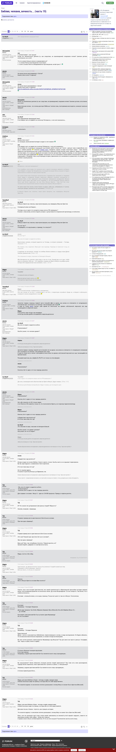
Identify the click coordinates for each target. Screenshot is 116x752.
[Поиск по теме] (84, 32)
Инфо (85, 50)
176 (28, 31)
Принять (74, 750)
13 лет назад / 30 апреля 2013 (78, 36)
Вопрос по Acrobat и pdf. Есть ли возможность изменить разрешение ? (103, 261)
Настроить (82, 750)
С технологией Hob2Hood (104, 16)
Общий (3, 8)
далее (31, 31)
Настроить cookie (47, 745)
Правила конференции (45, 744)
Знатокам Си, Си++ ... (97, 266)
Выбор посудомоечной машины (100, 44)
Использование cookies (36, 745)
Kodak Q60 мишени (96, 258)
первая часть (44, 149)
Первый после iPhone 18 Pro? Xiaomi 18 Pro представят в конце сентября (102, 168)
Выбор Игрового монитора (98, 46)
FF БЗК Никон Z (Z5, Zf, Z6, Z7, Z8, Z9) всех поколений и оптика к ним (101, 60)
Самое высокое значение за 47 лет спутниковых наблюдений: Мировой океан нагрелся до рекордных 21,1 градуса (102, 165)
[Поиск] (102, 2)
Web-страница (5, 109)
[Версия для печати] (82, 32)
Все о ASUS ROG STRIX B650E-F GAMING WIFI (104, 140)
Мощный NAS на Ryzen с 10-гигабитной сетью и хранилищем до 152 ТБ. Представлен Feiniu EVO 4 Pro (103, 155)
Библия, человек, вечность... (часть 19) (23, 11)
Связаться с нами (35, 744)
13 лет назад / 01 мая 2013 (25, 484)
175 (25, 31)
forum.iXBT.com (63, 747)
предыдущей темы (33, 36)
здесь (14, 16)
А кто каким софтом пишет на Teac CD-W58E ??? (103, 268)
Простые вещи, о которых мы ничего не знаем (103, 38)
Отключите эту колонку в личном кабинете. (100, 275)
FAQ (57, 744)
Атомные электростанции (98, 64)
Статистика (61, 744)
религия (5, 20)
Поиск (53, 744)
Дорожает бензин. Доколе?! (98, 62)
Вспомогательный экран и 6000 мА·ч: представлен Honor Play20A (101, 174)
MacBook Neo (95, 36)
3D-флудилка (95, 75)
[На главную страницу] (7, 3)
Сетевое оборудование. (98, 253)
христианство (10, 20)
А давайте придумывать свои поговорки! (102, 66)
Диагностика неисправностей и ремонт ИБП (102, 51)
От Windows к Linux (96, 80)
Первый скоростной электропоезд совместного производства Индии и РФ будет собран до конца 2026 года (103, 184)
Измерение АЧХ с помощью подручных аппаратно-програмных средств (101, 69)
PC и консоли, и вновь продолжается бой (102, 57)
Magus (21, 161)
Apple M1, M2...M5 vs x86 (97, 34)
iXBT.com (33, 747)
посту (31, 306)
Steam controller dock (99, 143)
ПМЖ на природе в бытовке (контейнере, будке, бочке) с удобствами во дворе (102, 32)
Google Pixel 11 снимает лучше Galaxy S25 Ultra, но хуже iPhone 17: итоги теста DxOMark (103, 171)
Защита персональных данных (59, 745)
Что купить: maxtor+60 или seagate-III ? (101, 247)
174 (22, 31)
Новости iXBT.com (94, 146)
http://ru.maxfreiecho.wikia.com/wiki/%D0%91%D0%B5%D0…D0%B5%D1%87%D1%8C (42, 89)
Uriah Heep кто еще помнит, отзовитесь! (101, 72)
